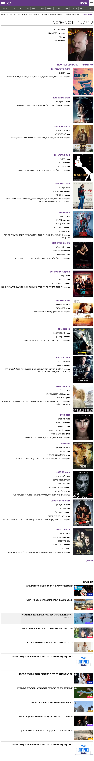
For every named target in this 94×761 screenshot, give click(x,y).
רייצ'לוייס (60, 369)
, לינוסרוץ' (44, 340)
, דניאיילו (41, 520)
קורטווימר (59, 423)
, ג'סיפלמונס (43, 201)
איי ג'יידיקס (60, 516)
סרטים (83, 3)
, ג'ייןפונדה (42, 287)
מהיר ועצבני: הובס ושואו (72, 14)
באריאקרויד (61, 255)
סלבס (20, 8)
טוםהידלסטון (58, 394)
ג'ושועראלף (58, 512)
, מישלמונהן (50, 552)
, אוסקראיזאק (37, 369)
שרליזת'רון (59, 552)
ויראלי (57, 8)
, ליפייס (31, 77)
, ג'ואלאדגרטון (16, 199)
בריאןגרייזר (60, 308)
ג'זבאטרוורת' (58, 191)
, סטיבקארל (34, 170)
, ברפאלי (28, 340)
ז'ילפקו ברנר (60, 247)
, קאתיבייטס (7, 401)
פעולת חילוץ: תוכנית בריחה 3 (53, 14)
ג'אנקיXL (59, 195)
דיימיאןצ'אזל (60, 102)
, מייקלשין (59, 404)
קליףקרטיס (59, 459)
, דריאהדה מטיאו (21, 258)
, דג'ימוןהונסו (49, 459)
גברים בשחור (21, 14)
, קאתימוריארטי (13, 77)
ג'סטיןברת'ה (59, 77)
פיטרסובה (62, 451)
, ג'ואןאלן (12, 369)
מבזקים (74, 8)
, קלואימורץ (51, 258)
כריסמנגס (62, 541)
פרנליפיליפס (58, 480)
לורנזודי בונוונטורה (58, 434)
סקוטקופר (61, 188)
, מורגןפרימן (33, 520)
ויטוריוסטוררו (61, 166)
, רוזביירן (15, 287)
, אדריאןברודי (31, 401)
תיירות (12, 8)
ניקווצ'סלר (61, 548)
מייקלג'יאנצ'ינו (57, 283)
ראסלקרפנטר (60, 224)
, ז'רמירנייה (20, 552)
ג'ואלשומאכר (60, 476)
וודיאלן (62, 159)
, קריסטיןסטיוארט (23, 170)
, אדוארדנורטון (61, 372)
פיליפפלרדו (60, 304)
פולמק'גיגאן (60, 447)
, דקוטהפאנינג (30, 459)
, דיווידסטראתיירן (49, 369)
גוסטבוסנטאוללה (56, 545)
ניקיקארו (62, 533)
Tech (5, 8)
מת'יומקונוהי (59, 138)
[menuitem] (82, 8)
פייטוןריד (61, 216)
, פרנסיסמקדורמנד (38, 552)
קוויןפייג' (62, 231)
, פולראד (7, 235)
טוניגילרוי (61, 362)
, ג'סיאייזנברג (44, 170)
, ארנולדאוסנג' (39, 312)
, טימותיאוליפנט (32, 287)
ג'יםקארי (60, 495)
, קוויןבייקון (52, 201)
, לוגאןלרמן (52, 495)
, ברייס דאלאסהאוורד (29, 138)
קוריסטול (60, 170)
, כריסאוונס (50, 235)
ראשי (90, 8)
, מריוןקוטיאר (42, 401)
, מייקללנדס (16, 138)
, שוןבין (28, 552)
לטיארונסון (61, 398)
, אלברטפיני (42, 372)
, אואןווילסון (51, 401)
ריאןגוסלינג (59, 105)
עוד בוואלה (88, 582)
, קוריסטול (24, 77)
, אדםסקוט (26, 199)
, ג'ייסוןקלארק (22, 105)
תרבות (49, 8)
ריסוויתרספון (58, 312)
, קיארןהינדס (32, 105)
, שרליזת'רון (32, 258)
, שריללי (53, 170)
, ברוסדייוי (51, 455)
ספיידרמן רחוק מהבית (34, 14)
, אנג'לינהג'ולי (39, 438)
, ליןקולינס (25, 495)
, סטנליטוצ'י (6, 520)
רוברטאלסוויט (60, 134)
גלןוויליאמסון (60, 455)
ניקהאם (62, 73)
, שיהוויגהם (41, 105)
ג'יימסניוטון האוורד (56, 430)
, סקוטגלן (28, 369)
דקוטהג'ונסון (59, 199)
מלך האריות (11, 14)
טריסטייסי (62, 279)
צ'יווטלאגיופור (58, 438)
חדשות (82, 8)
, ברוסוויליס (15, 520)
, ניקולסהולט (42, 258)
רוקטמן (2, 14)
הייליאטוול (59, 235)
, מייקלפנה (34, 235)
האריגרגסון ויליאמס (55, 487)
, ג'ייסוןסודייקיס (48, 77)
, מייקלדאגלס (24, 235)
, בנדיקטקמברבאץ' (38, 199)
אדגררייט (59, 220)
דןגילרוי (60, 365)
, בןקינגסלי (49, 520)
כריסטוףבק (58, 227)
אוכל (27, 8)
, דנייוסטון (33, 495)
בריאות (34, 8)
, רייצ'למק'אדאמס (19, 401)
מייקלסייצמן (58, 537)
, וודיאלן (49, 394)
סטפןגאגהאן (60, 130)
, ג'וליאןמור (36, 340)
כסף (42, 8)
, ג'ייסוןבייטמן (6, 287)
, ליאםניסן (52, 340)
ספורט (65, 8)
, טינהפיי (22, 287)
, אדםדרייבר (51, 287)
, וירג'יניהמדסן (42, 495)
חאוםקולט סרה (59, 333)
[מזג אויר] (9, 3)
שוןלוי (63, 276)
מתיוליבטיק (61, 484)
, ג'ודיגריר (38, 77)
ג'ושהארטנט (59, 520)
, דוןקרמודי (52, 516)
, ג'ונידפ (59, 201)
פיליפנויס (61, 419)
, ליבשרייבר (29, 438)
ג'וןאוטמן (59, 337)
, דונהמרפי (51, 372)
